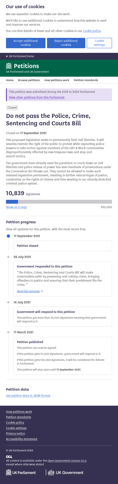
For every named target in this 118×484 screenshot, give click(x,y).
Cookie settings (99, 43)
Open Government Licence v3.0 (67, 460)
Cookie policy (15, 422)
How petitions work (56, 80)
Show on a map (16, 207)
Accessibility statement (21, 439)
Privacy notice (15, 433)
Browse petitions (29, 80)
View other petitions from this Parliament (37, 97)
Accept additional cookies (26, 43)
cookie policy (91, 31)
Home (10, 80)
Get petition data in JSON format (28, 395)
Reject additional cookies (66, 43)
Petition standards (86, 80)
